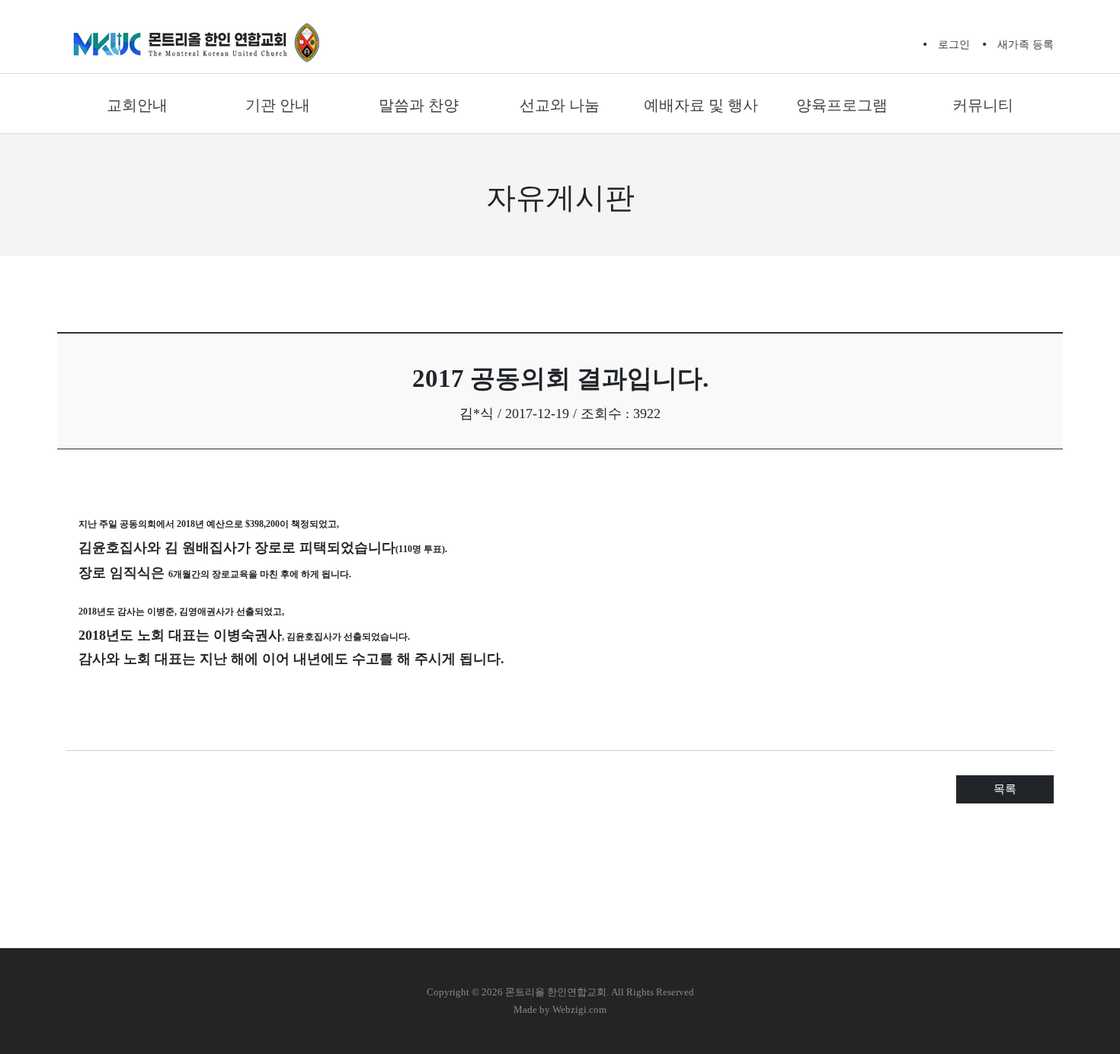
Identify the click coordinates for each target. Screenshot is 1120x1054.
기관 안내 (277, 105)
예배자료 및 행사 (701, 105)
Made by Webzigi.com (560, 1009)
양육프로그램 (842, 105)
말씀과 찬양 (419, 105)
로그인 (954, 44)
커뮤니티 (982, 105)
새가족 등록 (1025, 44)
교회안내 (137, 105)
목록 (1005, 789)
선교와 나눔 (560, 105)
